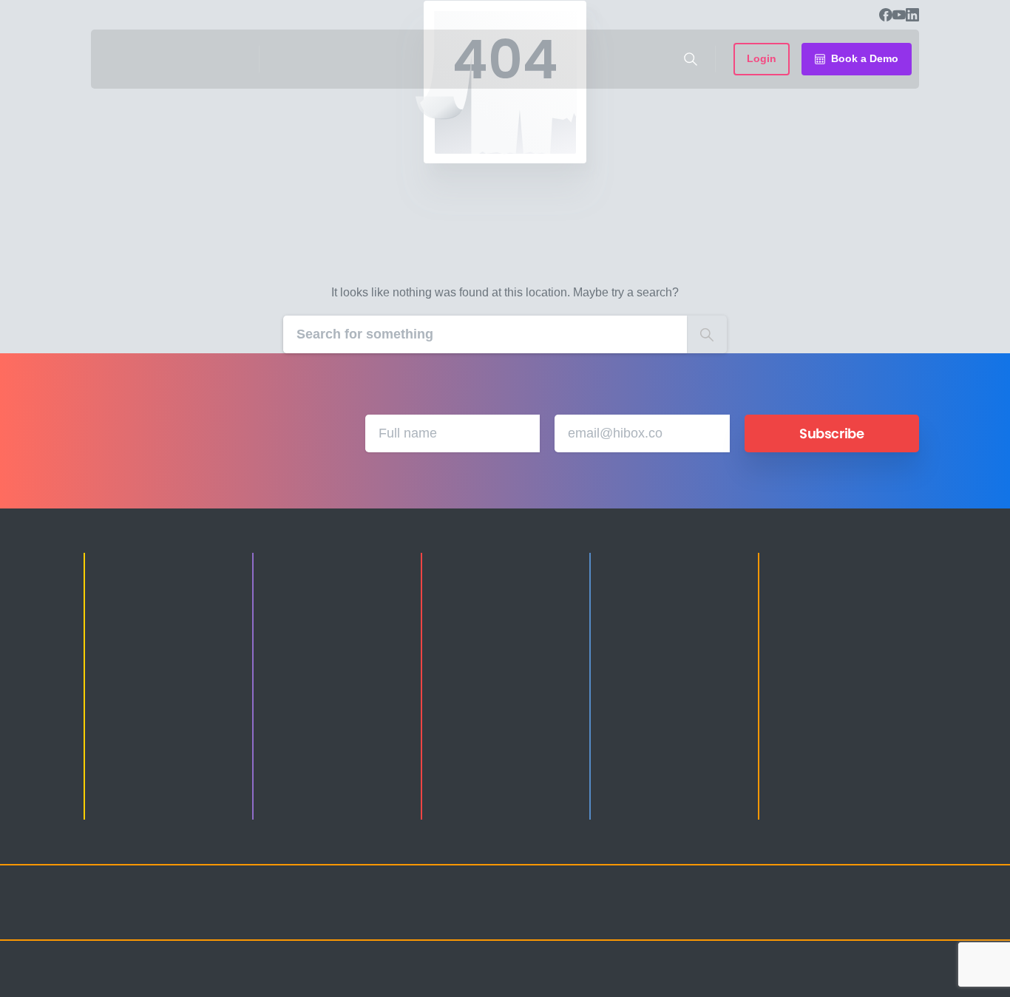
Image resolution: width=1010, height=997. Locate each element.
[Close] (658, 982)
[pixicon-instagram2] (756, 915)
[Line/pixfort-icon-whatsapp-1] (904, 915)
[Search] (690, 59)
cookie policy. (610, 981)
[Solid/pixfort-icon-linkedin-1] (815, 915)
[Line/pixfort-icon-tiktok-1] (874, 915)
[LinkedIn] (912, 14)
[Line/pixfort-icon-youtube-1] (845, 915)
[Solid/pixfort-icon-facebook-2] (786, 915)
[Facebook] (885, 14)
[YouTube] (899, 14)
